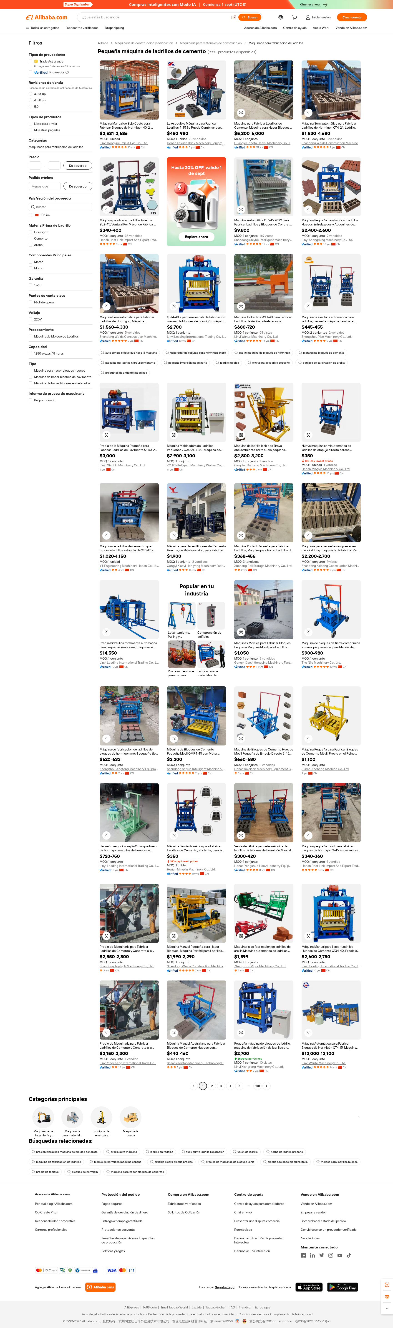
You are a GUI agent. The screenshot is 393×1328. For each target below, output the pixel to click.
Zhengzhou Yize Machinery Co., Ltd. (327, 336)
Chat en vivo (243, 1212)
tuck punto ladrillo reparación (205, 1151)
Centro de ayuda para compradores (259, 1203)
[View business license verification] (237, 1321)
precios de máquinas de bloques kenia (230, 1161)
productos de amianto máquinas (126, 372)
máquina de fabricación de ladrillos (58, 1161)
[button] (234, 17)
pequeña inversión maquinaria (187, 362)
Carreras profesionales (51, 1229)
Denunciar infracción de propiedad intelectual (258, 1240)
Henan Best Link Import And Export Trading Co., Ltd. (129, 240)
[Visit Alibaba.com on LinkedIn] (312, 1255)
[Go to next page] (266, 1086)
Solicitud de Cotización (184, 1212)
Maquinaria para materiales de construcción (211, 43)
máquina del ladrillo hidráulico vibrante (130, 362)
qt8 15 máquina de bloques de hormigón (264, 352)
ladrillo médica (229, 362)
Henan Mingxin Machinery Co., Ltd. (326, 469)
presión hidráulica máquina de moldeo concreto (67, 1151)
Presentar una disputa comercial (257, 1221)
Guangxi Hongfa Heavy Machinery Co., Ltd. (263, 143)
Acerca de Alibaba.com (52, 1194)
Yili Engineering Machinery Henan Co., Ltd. (129, 566)
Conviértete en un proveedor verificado (329, 1229)
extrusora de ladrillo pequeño (271, 362)
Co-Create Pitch (46, 1212)
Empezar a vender (313, 1212)
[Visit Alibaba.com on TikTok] (349, 1255)
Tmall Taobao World (174, 1307)
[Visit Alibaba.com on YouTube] (340, 1255)
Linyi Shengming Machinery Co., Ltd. (327, 240)
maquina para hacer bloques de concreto (137, 1171)
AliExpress (131, 1307)
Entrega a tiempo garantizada (121, 1221)
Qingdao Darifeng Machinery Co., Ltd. (260, 465)
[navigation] (60, 565)
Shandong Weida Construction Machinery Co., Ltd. (331, 143)
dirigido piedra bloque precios (174, 1161)
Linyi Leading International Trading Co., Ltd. (196, 336)
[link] (387, 1285)
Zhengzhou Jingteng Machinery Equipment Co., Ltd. (129, 769)
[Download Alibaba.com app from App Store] (309, 1287)
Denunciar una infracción (252, 1251)
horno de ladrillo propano (287, 1151)
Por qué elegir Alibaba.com (54, 1203)
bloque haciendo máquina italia (288, 1161)
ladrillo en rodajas (161, 1151)
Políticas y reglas (113, 1251)
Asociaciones (310, 1238)
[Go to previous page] (194, 1086)
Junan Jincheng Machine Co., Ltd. (325, 769)
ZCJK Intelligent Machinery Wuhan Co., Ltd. (196, 465)
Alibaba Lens (56, 1287)
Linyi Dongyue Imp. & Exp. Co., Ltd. (124, 143)
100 (257, 1086)
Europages (262, 1307)
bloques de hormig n (85, 1171)
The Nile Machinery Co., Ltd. (321, 662)
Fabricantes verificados (184, 1203)
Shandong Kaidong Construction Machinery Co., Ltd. (331, 566)
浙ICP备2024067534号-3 (312, 1321)
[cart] (295, 18)
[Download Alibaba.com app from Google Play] (342, 1287)
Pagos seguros (111, 1203)
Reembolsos (243, 1229)
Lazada (197, 1307)
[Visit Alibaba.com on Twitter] (321, 1255)
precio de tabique (47, 1171)
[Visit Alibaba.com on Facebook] (303, 1255)
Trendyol (245, 1307)
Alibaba (103, 43)
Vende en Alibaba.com (316, 1203)
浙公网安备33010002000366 (270, 1321)
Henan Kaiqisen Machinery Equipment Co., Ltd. (263, 769)
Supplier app (224, 1287)
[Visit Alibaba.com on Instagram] (330, 1255)
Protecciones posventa (118, 1229)
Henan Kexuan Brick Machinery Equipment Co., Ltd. (196, 143)
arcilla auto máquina (124, 1151)
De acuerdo (78, 166)
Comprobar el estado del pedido (323, 1221)
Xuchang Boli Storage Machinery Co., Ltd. (263, 566)
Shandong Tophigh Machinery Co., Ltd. (127, 966)
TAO (232, 1307)
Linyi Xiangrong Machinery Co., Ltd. (259, 1066)
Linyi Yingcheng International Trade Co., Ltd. (129, 1063)
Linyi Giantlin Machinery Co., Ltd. (122, 465)
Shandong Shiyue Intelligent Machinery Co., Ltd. (263, 240)
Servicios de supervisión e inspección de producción (128, 1240)
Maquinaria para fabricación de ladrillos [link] (276, 43)
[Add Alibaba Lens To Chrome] (100, 1287)
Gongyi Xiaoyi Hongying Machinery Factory (196, 566)
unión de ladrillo (247, 1151)
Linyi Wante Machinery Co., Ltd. (256, 336)
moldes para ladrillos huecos (339, 1161)
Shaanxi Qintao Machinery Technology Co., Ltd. (196, 1063)
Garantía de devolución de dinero (124, 1212)
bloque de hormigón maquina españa (117, 1161)
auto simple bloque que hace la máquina (131, 352)
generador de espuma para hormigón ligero (198, 352)
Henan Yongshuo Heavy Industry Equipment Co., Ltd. (263, 866)
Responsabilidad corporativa (55, 1221)
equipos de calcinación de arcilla (324, 362)
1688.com (150, 1307)
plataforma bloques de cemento (323, 352)
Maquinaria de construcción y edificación (144, 43)
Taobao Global (215, 1307)
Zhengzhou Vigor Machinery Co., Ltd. (260, 966)
